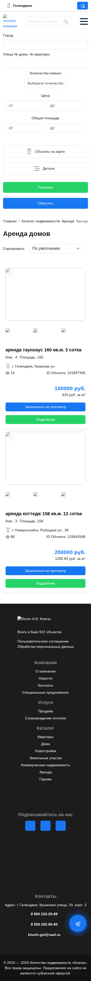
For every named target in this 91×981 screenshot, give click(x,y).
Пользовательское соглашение (43, 641)
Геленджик (22, 6)
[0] (18, 331)
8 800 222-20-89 (44, 914)
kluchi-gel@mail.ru (44, 935)
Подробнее (45, 419)
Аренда (45, 772)
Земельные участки (45, 758)
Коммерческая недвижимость (45, 765)
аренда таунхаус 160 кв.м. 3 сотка (43, 349)
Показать (45, 187)
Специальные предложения (45, 692)
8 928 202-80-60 (44, 924)
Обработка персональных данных (45, 647)
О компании (46, 671)
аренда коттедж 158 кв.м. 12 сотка (44, 513)
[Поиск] (66, 21)
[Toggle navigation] (84, 21)
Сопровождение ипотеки (45, 718)
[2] (73, 331)
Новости (45, 678)
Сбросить (45, 203)
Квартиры (46, 737)
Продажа (45, 711)
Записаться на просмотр (45, 407)
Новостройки (45, 751)
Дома (45, 744)
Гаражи (45, 779)
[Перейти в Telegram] (78, 923)
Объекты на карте (50, 151)
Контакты (45, 685)
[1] (45, 331)
